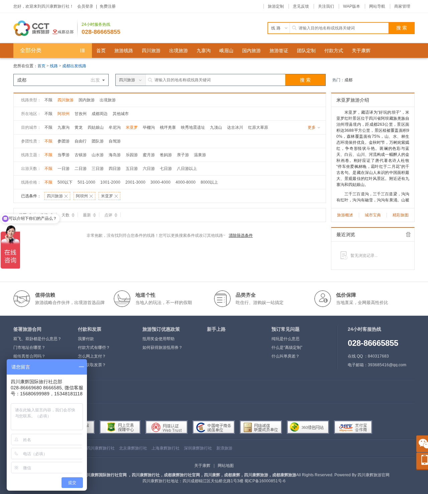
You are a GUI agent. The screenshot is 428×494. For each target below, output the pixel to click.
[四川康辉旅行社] (45, 28)
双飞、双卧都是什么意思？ (37, 338)
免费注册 (108, 6)
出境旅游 (108, 100)
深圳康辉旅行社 (198, 448)
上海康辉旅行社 (165, 448)
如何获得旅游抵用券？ (162, 347)
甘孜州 (81, 113)
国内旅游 (87, 100)
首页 (41, 66)
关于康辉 (202, 465)
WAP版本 (351, 6)
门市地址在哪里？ (29, 347)
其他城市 (121, 113)
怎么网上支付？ (92, 356)
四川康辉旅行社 (101, 448)
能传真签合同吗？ (29, 356)
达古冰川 (235, 127)
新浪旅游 (224, 448)
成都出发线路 (74, 66)
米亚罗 (132, 127)
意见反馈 (301, 6)
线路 (54, 66)
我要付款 (86, 338)
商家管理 (402, 6)
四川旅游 (66, 100)
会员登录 (85, 6)
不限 (48, 100)
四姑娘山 (96, 127)
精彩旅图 (401, 215)
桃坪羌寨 (168, 127)
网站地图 (226, 465)
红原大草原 (258, 127)
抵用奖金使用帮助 (158, 338)
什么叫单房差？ (286, 356)
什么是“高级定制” (287, 347)
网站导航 (377, 6)
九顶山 (216, 127)
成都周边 (100, 113)
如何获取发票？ (92, 365)
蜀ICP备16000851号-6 (265, 481)
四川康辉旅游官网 (373, 475)
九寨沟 (64, 127)
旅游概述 (345, 215)
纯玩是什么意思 (286, 338)
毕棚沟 (149, 127)
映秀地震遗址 (193, 127)
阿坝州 (64, 113)
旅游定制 (276, 6)
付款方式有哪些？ (94, 347)
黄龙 (79, 127)
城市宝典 (373, 215)
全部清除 (408, 234)
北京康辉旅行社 (133, 448)
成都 (348, 80)
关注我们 (326, 6)
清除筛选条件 (241, 235)
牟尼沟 (115, 127)
